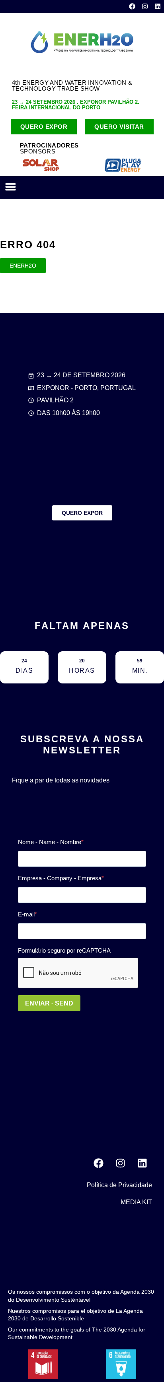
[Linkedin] (157, 6)
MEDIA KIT (136, 1202)
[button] (11, 187)
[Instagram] (145, 6)
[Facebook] (132, 6)
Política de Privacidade (119, 1185)
